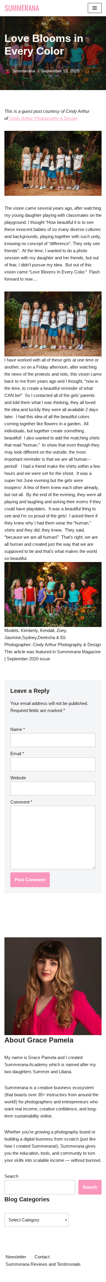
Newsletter (16, 1256)
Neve (9, 1275)
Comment (21, 801)
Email (17, 753)
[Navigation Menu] (95, 8)
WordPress (53, 1275)
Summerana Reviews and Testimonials (43, 1264)
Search (11, 1176)
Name (17, 729)
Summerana (23, 71)
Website (18, 777)
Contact (41, 1256)
